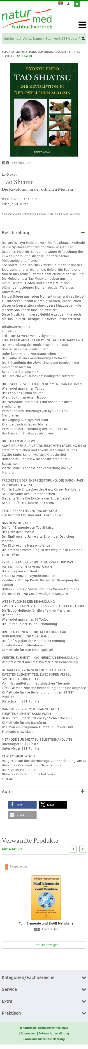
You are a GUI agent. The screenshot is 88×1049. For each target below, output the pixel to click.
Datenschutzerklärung (54, 1033)
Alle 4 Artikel (12, 849)
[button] (22, 805)
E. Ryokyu (9, 174)
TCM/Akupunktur (13, 52)
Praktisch (11, 1013)
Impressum (28, 1033)
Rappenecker (19, 866)
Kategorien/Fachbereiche (28, 978)
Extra (7, 1001)
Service (9, 989)
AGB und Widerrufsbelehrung (45, 1039)
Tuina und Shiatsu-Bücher (47, 52)
